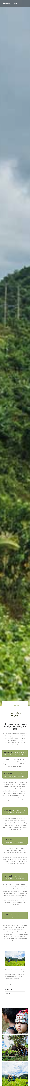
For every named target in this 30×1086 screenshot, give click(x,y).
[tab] (15, 984)
